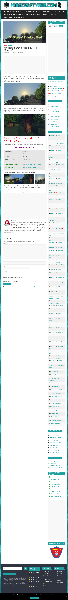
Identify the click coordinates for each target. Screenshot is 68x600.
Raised (59, 196)
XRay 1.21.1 (12, 17)
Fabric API (60, 341)
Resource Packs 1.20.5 (55, 86)
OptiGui (59, 204)
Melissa (15, 52)
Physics (59, 313)
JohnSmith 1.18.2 (55, 481)
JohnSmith (59, 571)
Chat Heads (60, 305)
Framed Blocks (61, 250)
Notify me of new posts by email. (10, 281)
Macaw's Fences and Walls (56, 389)
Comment (5, 243)
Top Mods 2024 (56, 11)
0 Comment (21, 52)
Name (5, 260)
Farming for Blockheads (55, 400)
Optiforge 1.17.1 (53, 463)
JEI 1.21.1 (6, 17)
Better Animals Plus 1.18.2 (56, 437)
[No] (66, 596)
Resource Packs (16, 11)
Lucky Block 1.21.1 (20, 17)
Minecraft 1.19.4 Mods (55, 93)
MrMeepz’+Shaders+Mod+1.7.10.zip (32, 164)
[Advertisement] (24, 65)
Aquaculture (51, 211)
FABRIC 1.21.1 (29, 14)
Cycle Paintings (61, 277)
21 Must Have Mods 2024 (56, 81)
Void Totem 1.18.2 (54, 440)
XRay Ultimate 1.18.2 (56, 477)
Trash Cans (60, 308)
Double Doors (61, 264)
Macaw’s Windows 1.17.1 (55, 465)
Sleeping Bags (61, 365)
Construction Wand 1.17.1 (56, 467)
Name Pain (60, 327)
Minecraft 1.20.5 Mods (28, 11)
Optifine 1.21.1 (46, 14)
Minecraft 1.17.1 (35, 579)
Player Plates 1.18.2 (54, 450)
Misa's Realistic (61, 582)
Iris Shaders (52, 260)
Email (4, 266)
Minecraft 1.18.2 (35, 577)
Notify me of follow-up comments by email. (13, 277)
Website (5, 271)
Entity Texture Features (56, 396)
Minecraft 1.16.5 (35, 581)
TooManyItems (48, 581)
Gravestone (60, 337)
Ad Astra (60, 228)
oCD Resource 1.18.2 (55, 491)
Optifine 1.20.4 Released (55, 90)
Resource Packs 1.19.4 (9, 14)
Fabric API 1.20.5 (54, 104)
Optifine (52, 192)
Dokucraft (59, 575)
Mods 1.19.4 (38, 11)
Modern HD (59, 580)
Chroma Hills (60, 573)
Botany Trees (60, 213)
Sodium (59, 199)
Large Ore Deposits (54, 410)
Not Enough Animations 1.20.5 (58, 109)
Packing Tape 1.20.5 (55, 116)
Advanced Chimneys (55, 416)
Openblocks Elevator (55, 371)
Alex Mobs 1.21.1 (55, 14)
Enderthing (60, 282)
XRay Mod (47, 579)
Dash (59, 218)
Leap (59, 318)
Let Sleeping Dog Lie (54, 386)
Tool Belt (52, 247)
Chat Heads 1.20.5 (55, 126)
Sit (58, 255)
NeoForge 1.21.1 (20, 14)
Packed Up (60, 269)
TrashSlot (52, 196)
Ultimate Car (60, 351)
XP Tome (60, 286)
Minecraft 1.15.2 (35, 584)
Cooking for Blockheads (55, 393)
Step (59, 222)
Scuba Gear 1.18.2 (54, 447)
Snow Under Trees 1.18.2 (55, 445)
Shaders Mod (48, 586)
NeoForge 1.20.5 (54, 106)
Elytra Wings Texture (55, 96)
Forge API (47, 573)
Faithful (59, 578)
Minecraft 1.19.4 (35, 575)
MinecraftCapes (60, 293)
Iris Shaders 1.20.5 (55, 111)
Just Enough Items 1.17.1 (55, 461)
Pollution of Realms (55, 413)
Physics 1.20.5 (54, 114)
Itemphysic (60, 237)
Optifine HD (47, 571)
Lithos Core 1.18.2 (55, 486)
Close (31, 598)
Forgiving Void (61, 272)
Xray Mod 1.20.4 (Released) (56, 88)
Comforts (60, 242)
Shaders (9, 45)
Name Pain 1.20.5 (55, 119)
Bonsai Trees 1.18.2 (54, 452)
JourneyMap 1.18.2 (54, 435)
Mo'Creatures (48, 583)
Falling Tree (60, 346)
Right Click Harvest (54, 406)
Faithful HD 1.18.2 (55, 479)
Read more (36, 598)
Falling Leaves (61, 332)
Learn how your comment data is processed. (31, 286)
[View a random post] (63, 11)
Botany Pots (60, 208)
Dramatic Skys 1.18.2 (56, 496)
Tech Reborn (60, 323)
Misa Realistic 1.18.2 (55, 484)
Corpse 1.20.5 (54, 124)
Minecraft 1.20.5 (35, 572)
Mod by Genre (46, 11)
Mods (8, 11)
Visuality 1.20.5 (54, 121)
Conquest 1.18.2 (55, 493)
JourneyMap (52, 269)
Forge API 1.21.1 (37, 14)
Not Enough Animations (55, 403)
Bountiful (60, 192)
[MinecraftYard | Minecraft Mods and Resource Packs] (33, 3)
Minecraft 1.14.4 (35, 586)
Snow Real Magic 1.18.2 (55, 442)
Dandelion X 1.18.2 (55, 489)
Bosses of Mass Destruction (56, 383)
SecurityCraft (61, 233)
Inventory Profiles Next (55, 374)
